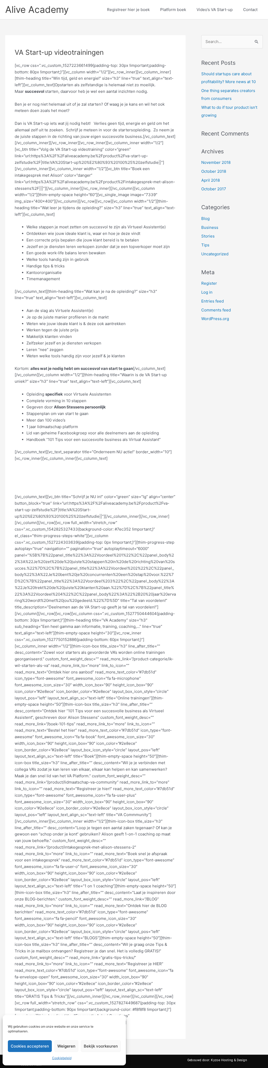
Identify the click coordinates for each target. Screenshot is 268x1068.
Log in (207, 292)
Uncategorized (214, 253)
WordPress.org (215, 318)
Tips (205, 244)
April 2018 (210, 180)
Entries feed (212, 301)
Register (209, 283)
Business (209, 227)
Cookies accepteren (30, 1046)
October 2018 (213, 171)
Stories (208, 236)
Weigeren (66, 1046)
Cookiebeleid (61, 1058)
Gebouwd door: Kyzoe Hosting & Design (217, 1060)
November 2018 (216, 162)
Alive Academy (37, 9)
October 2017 (213, 188)
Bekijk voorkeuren (101, 1046)
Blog (205, 218)
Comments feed (216, 310)
